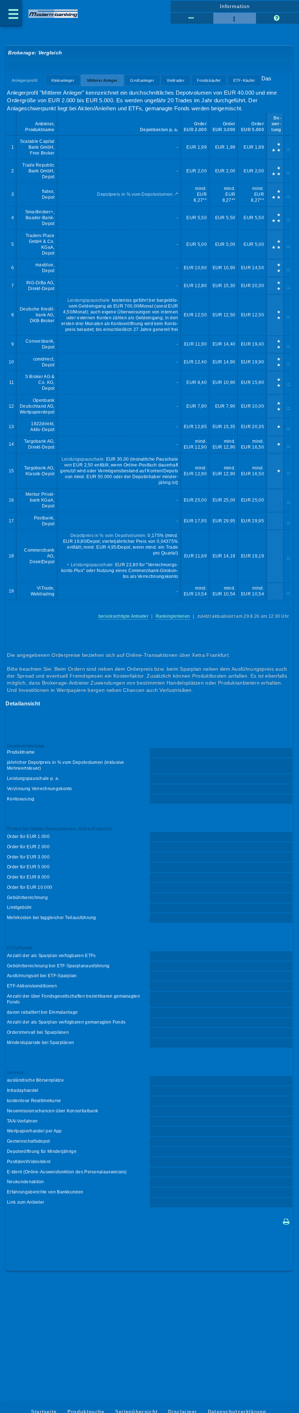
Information (235, 6)
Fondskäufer (209, 80)
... (288, 147)
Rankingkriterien (173, 616)
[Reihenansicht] (192, 18)
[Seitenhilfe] (277, 18)
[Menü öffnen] (11, 13)
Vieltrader (176, 80)
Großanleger (142, 80)
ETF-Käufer (244, 80)
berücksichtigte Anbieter (123, 616)
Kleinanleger (62, 80)
